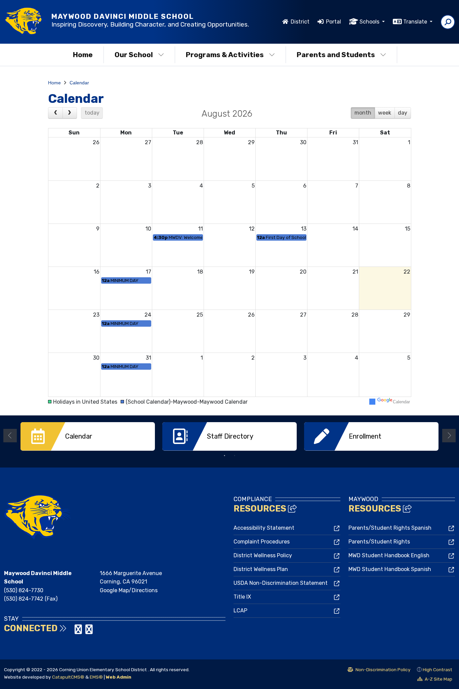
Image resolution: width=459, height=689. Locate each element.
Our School (134, 54)
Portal (333, 21)
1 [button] (224, 455)
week (384, 113)
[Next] (69, 113)
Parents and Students (336, 54)
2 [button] (234, 455)
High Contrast (437, 669)
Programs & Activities (225, 54)
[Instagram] (79, 631)
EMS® (96, 677)
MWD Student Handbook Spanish (389, 569)
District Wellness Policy (263, 555)
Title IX (242, 597)
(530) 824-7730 (23, 590)
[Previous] (55, 113)
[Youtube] (89, 631)
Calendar (79, 82)
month (362, 113)
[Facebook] (72, 631)
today (92, 113)
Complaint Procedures (262, 541)
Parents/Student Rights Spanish (389, 528)
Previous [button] (10, 435)
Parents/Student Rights (379, 541)
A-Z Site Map (434, 680)
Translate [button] (415, 21)
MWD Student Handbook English (388, 555)
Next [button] (449, 435)
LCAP (240, 610)
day (402, 113)
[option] (88, 436)
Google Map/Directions (129, 590)
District (300, 21)
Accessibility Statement (264, 528)
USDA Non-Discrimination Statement (281, 583)
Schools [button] (370, 21)
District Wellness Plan (261, 569)
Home (83, 54)
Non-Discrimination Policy (379, 670)
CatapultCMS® (68, 677)
